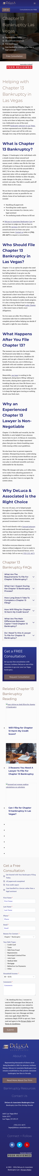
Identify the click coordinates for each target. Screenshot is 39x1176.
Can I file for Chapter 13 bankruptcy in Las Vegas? (20, 811)
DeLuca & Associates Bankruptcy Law (19, 221)
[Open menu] (35, 3)
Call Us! (6, 10)
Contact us (19, 232)
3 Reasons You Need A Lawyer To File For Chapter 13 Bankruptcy (21, 770)
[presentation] (21, 713)
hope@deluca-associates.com (19, 1127)
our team (15, 375)
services (14, 227)
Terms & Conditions (12, 1024)
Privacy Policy (26, 1021)
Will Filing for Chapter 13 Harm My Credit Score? (21, 730)
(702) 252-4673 (29, 553)
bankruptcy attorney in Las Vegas (22, 126)
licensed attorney (28, 526)
